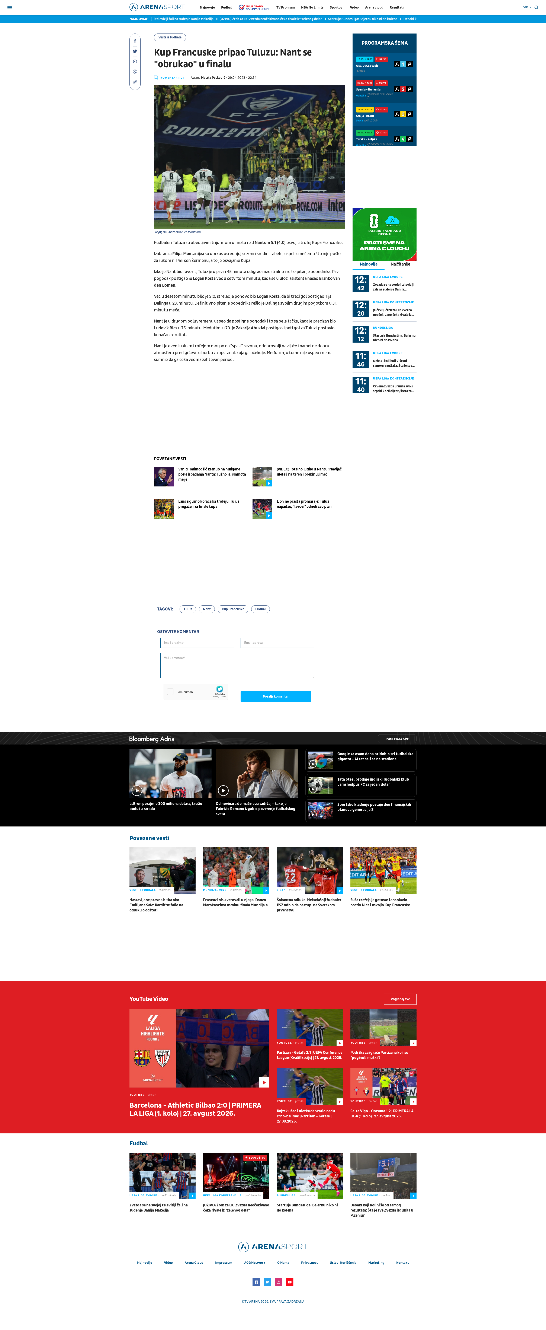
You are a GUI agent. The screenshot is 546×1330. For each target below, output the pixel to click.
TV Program (285, 7)
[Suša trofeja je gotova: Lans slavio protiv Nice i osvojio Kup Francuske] (383, 870)
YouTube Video (148, 999)
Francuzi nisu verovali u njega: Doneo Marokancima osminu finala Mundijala (235, 903)
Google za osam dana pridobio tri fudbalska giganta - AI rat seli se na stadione (375, 757)
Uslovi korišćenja (343, 1263)
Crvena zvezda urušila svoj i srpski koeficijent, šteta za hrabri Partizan (393, 388)
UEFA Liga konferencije (393, 302)
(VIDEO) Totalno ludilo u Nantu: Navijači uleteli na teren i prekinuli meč (310, 472)
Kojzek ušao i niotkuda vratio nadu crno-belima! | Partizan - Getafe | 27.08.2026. (306, 1116)
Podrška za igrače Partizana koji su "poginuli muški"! (379, 1055)
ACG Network (254, 1263)
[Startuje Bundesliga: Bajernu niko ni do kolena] (310, 1176)
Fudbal (226, 7)
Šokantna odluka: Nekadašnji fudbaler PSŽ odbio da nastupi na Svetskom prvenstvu (309, 905)
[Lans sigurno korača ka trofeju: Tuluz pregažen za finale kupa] (164, 509)
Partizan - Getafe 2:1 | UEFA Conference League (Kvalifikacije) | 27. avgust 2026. (309, 1055)
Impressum (223, 1263)
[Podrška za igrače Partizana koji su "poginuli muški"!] (383, 1027)
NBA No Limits (312, 7)
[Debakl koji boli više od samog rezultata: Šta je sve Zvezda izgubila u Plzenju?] (383, 1176)
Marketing (376, 1263)
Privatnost (309, 1263)
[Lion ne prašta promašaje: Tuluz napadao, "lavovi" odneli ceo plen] (262, 509)
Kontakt (402, 1263)
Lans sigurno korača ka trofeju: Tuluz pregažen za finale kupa (208, 504)
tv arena (252, 1301)
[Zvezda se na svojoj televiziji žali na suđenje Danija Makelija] (162, 1176)
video (168, 1263)
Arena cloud (374, 7)
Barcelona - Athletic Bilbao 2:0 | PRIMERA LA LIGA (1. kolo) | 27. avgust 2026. (195, 1109)
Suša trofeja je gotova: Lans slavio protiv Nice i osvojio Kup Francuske (380, 903)
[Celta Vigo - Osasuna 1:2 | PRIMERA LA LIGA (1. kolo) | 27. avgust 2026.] (383, 1086)
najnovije (144, 1263)
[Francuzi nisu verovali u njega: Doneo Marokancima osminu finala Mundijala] (236, 870)
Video (354, 7)
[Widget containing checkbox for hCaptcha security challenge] (196, 692)
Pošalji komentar (276, 696)
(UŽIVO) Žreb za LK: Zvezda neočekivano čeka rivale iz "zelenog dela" (238, 19)
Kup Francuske (233, 609)
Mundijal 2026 (215, 890)
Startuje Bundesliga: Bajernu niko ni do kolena (331, 19)
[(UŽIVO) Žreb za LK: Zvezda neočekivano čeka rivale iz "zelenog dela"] (236, 1176)
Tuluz (188, 609)
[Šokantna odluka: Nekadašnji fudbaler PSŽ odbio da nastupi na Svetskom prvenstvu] (310, 870)
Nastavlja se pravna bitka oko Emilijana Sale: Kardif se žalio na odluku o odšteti (156, 905)
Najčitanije (400, 264)
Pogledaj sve (397, 739)
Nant (207, 609)
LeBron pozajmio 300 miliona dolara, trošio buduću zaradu (165, 806)
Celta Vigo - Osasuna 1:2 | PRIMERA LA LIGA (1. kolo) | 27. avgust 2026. (382, 1114)
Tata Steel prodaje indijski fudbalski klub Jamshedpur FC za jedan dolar (373, 782)
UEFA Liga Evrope (388, 277)
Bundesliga (383, 328)
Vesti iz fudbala (170, 37)
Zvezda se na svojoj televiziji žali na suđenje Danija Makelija (393, 287)
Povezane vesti (170, 458)
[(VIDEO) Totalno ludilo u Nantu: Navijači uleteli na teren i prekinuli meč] (262, 476)
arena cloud (194, 1263)
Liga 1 (281, 890)
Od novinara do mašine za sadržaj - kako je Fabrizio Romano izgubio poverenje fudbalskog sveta (255, 808)
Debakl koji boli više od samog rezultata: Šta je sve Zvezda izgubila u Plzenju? (392, 363)
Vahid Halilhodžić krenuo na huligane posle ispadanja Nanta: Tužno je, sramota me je (212, 474)
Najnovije (207, 7)
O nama (283, 1263)
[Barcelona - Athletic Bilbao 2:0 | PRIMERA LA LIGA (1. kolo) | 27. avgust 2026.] (199, 1048)
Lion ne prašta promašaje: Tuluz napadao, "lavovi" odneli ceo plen (304, 504)
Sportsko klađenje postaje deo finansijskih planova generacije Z (374, 807)
